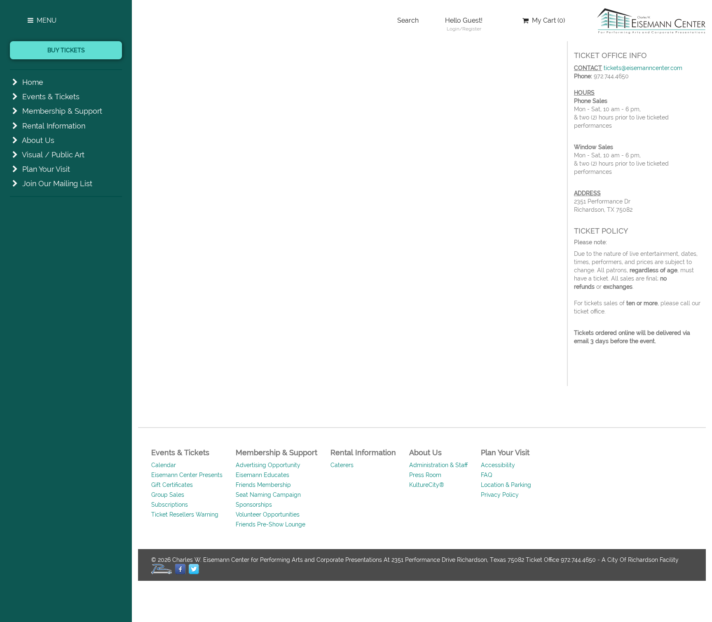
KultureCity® (426, 485)
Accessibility (498, 465)
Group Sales (167, 494)
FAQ (486, 475)
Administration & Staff (438, 465)
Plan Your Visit (46, 169)
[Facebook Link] (180, 569)
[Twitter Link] (194, 569)
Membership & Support (62, 111)
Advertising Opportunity (268, 465)
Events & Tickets (51, 96)
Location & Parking (506, 485)
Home (32, 82)
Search (408, 20)
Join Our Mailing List (57, 183)
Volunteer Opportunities (268, 514)
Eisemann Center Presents (186, 475)
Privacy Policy (500, 494)
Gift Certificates (172, 485)
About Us (38, 140)
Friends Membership (263, 485)
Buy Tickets (66, 50)
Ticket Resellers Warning (184, 514)
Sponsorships (254, 504)
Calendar (163, 465)
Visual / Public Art (53, 154)
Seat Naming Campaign (268, 494)
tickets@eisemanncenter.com (643, 68)
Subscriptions (169, 504)
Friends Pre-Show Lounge (270, 524)
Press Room (425, 475)
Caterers (342, 465)
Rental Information (53, 126)
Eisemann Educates (262, 475)
